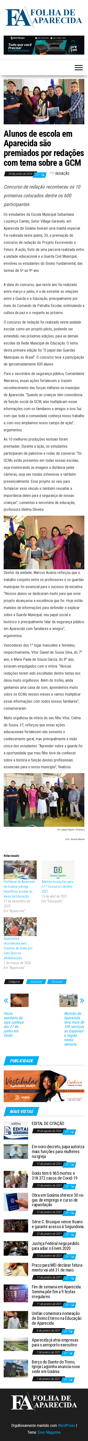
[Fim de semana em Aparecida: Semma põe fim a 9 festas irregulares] (16, 1293)
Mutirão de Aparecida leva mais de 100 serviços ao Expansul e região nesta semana (74, 1028)
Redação (62, 174)
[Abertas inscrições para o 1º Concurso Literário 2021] (58, 869)
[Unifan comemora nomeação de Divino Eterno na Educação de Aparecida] (16, 1319)
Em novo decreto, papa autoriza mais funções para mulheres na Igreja (58, 1151)
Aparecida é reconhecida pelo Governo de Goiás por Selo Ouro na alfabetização (18, 948)
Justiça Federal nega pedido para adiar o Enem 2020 (55, 1246)
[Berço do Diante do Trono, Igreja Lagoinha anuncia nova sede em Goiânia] (16, 1368)
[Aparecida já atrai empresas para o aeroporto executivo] (16, 1344)
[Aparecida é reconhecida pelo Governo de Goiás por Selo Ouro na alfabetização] (20, 926)
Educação (57, 981)
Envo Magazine (49, 1432)
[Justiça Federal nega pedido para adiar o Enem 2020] (16, 1248)
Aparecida (36, 981)
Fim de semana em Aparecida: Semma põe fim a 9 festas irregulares (56, 1291)
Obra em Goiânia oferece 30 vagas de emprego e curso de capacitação (58, 1200)
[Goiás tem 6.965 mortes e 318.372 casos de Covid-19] (16, 1179)
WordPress (66, 1425)
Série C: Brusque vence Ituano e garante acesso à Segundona (58, 1224)
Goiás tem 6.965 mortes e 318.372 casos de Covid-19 (54, 1176)
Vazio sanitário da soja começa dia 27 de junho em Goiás (13, 1024)
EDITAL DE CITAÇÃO (48, 1123)
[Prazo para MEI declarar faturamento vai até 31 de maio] (16, 1269)
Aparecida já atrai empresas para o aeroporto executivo (55, 1342)
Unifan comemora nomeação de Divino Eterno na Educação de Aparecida (56, 1318)
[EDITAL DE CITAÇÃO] (16, 1130)
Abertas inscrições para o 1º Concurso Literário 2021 (57, 886)
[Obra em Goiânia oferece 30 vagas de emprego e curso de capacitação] (16, 1201)
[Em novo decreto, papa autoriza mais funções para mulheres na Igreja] (16, 1151)
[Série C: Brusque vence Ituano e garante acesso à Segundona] (16, 1225)
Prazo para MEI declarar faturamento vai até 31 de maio (57, 1268)
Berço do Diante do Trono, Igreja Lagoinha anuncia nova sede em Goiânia (56, 1366)
